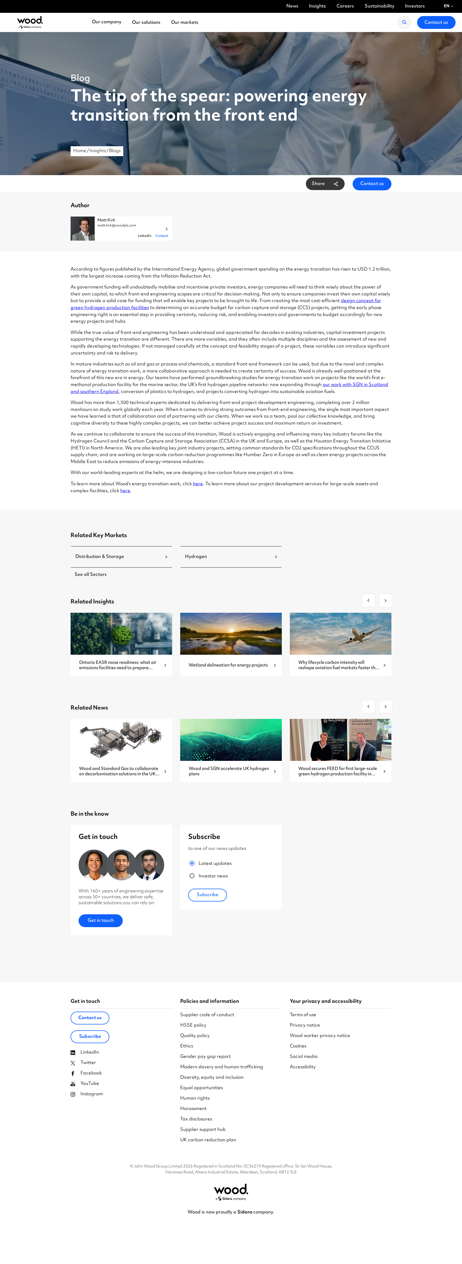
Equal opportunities (201, 1088)
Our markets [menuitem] (184, 22)
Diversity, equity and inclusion (212, 1077)
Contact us (372, 183)
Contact (161, 236)
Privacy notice (305, 1025)
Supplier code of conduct (207, 1015)
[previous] (368, 600)
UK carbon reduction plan (208, 1140)
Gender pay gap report (205, 1057)
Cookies (298, 1046)
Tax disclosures (196, 1119)
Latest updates (215, 864)
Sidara (245, 1212)
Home (79, 151)
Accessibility (303, 1067)
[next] (385, 600)
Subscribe (90, 1036)
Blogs (115, 151)
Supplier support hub (203, 1130)
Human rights (195, 1098)
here (198, 484)
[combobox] (449, 6)
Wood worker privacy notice (320, 1036)
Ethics (186, 1046)
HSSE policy (193, 1025)
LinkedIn (144, 236)
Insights (317, 6)
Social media (304, 1057)
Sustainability (379, 6)
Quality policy (195, 1036)
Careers (345, 6)
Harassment (193, 1109)
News (292, 6)
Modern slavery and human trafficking (221, 1067)
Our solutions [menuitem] (146, 22)
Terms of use (303, 1015)
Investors (415, 6)
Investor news (213, 876)
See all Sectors (91, 574)
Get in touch (101, 920)
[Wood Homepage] (30, 22)
